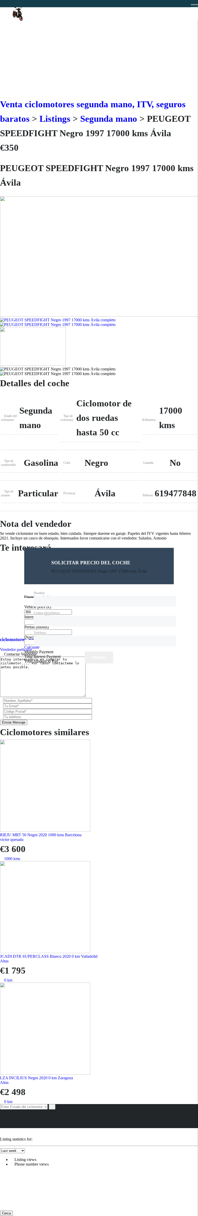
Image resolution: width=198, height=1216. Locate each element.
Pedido (99, 658)
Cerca (6, 1213)
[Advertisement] (99, 58)
